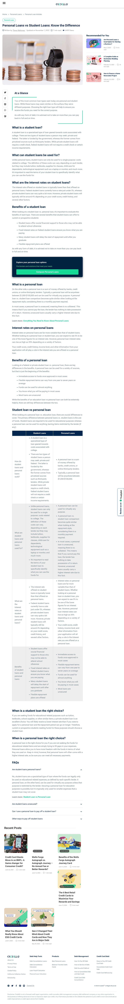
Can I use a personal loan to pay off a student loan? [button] (34, 811)
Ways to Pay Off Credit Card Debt (104, 962)
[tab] (47, 769)
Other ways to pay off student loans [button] (27, 819)
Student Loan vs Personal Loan (36, 797)
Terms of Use (12, 967)
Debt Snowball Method (81, 968)
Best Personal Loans (58, 961)
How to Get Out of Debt (81, 965)
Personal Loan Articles (33, 14)
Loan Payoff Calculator (37, 970)
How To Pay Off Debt (81, 961)
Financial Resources (13, 851)
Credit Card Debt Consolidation (79, 979)
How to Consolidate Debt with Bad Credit (82, 973)
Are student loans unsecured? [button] (24, 804)
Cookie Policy (12, 970)
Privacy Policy (12, 963)
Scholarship (11, 978)
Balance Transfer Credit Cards (59, 966)
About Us (11, 960)
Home (4, 14)
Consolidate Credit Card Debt (104, 968)
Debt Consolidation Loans (38, 961)
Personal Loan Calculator (38, 974)
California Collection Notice (16, 974)
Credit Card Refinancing (104, 973)
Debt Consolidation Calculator (36, 966)
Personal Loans (16, 14)
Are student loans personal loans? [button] (26, 769)
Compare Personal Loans (47, 272)
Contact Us (30, 985)
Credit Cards (37, 851)
